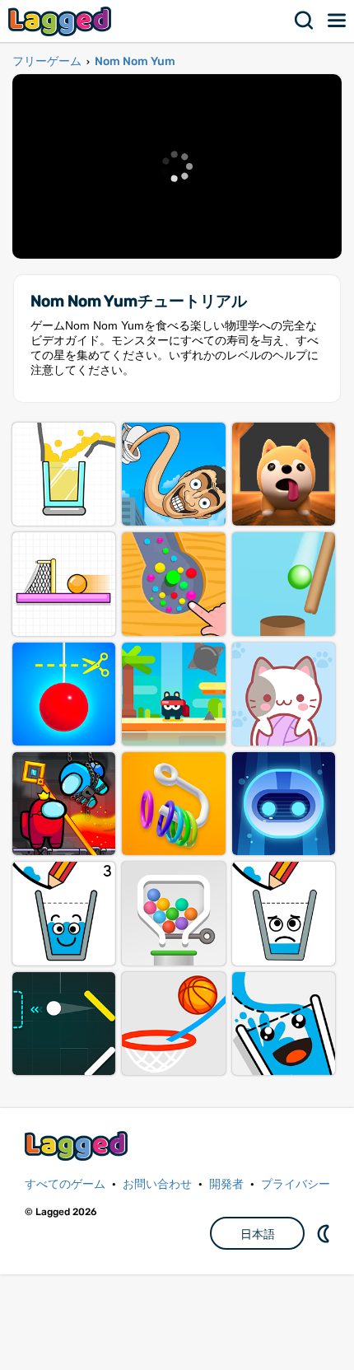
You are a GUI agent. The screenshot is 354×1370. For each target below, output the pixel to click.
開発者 (226, 1184)
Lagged (61, 21)
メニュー (337, 20)
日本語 (257, 1234)
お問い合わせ (157, 1184)
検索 (304, 20)
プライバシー (295, 1184)
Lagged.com (78, 1146)
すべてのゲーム (65, 1184)
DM (325, 1233)
